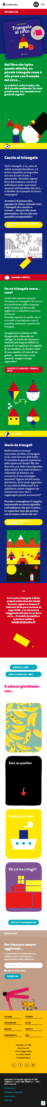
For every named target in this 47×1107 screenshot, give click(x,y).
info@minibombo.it (23, 622)
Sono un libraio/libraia (16, 971)
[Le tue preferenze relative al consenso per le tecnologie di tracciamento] (43, 1103)
